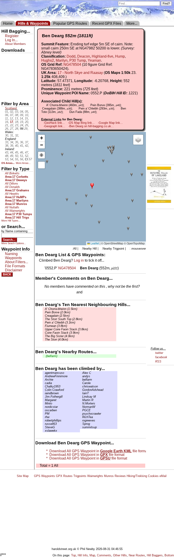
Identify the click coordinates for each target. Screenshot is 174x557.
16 (6, 122)
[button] (92, 185)
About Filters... (16, 262)
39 (11, 145)
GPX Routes (64, 476)
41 (21, 145)
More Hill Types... (10, 220)
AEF (5, 88)
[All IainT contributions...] (81, 393)
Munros (109, 476)
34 (11, 142)
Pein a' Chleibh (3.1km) (60, 322)
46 (21, 152)
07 (11, 115)
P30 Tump (77, 60)
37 (26, 142)
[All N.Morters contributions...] (81, 403)
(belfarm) (51, 356)
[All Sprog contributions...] (81, 424)
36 (21, 142)
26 (6, 128)
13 (16, 118)
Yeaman (94, 60)
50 (16, 156)
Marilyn (62, 60)
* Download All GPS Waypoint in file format (96, 451)
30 (6, 135)
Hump (120, 56)
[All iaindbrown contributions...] (44, 393)
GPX (5, 57)
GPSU (6, 72)
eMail (163, 476)
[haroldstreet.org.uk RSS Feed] (31, 476)
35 (16, 142)
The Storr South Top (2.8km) (63, 319)
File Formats (15, 266)
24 (21, 125)
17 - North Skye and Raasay (80, 73)
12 (11, 118)
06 (6, 115)
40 (16, 145)
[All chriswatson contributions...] (81, 386)
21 (6, 125)
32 (16, 135)
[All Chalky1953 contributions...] (44, 386)
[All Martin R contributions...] (81, 400)
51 (21, 156)
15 (26, 118)
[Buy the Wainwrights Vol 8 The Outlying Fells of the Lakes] (159, 202)
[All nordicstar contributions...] (44, 407)
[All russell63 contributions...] (44, 424)
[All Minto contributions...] (44, 403)
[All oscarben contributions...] (44, 410)
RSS (158, 361)
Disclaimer (13, 270)
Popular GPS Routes (70, 23)
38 (6, 145)
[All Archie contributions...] (44, 379)
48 (6, 156)
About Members (15, 44)
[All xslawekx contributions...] (44, 430)
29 (25, 128)
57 (30, 159)
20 (26, 122)
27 (11, 128)
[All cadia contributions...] (44, 383)
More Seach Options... (13, 243)
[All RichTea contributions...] (81, 417)
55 (16, 159)
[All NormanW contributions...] (81, 407)
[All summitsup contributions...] (81, 427)
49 (11, 156)
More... (131, 23)
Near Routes (137, 555)
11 (6, 118)
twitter (159, 353)
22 (11, 125)
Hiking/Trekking (137, 476)
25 (26, 125)
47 (26, 152)
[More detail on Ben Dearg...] (78, 268)
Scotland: (11, 108)
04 (21, 111)
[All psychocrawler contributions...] (81, 413)
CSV (5, 95)
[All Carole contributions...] (81, 383)
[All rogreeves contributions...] (81, 420)
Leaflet (94, 243)
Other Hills (120, 555)
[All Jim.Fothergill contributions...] (44, 396)
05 (26, 111)
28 (16, 128)
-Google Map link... (110, 122)
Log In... (93, 292)
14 (21, 118)
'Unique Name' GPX (15, 64)
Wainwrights (95, 476)
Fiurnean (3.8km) (56, 326)
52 (26, 156)
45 (16, 152)
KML (5, 80)
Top (73, 555)
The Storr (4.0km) (56, 339)
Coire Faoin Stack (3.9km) (62, 332)
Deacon (83, 56)
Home (8, 23)
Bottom (169, 555)
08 (16, 115)
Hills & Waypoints (33, 23)
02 (11, 111)
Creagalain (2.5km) (57, 315)
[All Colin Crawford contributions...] (44, 390)
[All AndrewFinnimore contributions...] (44, 376)
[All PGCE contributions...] (81, 410)
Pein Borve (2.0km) (57, 312)
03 (16, 111)
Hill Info (83, 555)
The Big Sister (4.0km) (60, 336)
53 (6, 159)
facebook (161, 357)
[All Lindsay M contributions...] (81, 396)
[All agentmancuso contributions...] (44, 373)
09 (21, 115)
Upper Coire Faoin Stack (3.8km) (66, 329)
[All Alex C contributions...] (81, 373)
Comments (104, 555)
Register (12, 36)
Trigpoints (79, 476)
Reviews (120, 476)
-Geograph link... (54, 126)
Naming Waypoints (13, 256)
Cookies (153, 476)
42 (26, 145)
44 (11, 152)
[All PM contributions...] (44, 413)
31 (11, 135)
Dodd (71, 56)
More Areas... (23, 163)
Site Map (23, 476)
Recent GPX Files (106, 23)
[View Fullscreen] (41, 165)
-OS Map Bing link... (81, 122)
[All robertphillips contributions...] (44, 420)
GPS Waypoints (44, 476)
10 (26, 115)
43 (6, 152)
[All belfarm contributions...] (81, 379)
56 (21, 159)
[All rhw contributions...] (44, 417)
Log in (79, 260)
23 (16, 125)
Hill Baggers (155, 555)
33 (6, 142)
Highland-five (102, 56)
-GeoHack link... (54, 122)
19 (21, 122)
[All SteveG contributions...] (44, 427)
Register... (55, 292)
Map (92, 555)
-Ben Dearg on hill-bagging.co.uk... (91, 126)
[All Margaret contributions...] (44, 400)
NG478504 (72, 64)
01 (6, 111)
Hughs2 (47, 60)
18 (16, 122)
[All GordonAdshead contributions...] (81, 390)
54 (11, 159)
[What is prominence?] (100, 89)
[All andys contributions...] (81, 376)
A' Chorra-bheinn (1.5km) (61, 309)
